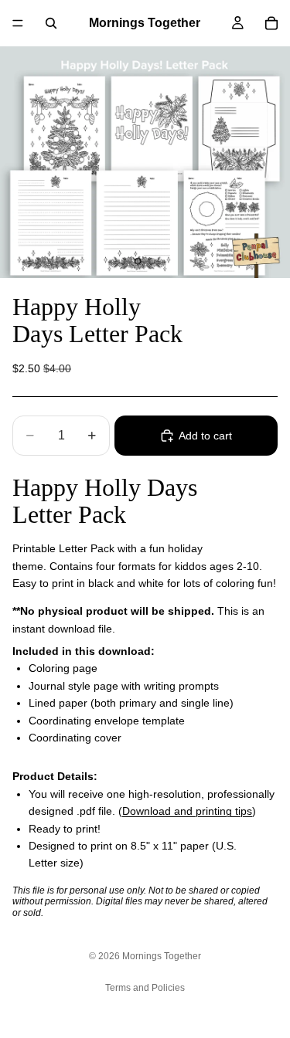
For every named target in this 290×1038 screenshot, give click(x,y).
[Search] (51, 23)
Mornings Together (161, 956)
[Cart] (271, 23)
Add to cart (205, 435)
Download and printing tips (187, 811)
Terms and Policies (145, 987)
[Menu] (18, 23)
